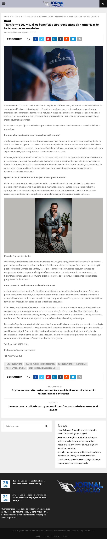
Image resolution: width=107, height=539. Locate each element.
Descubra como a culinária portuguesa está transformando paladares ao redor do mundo (53, 408)
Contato (46, 536)
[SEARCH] (46, 426)
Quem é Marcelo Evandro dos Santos (43, 368)
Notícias (7, 20)
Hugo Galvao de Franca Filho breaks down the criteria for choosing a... (29, 482)
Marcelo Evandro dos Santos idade (72, 364)
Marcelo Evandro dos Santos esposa (40, 364)
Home (38, 536)
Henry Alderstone (14, 32)
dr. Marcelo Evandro (14, 364)
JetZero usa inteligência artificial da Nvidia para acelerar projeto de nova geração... (29, 497)
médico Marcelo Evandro (16, 368)
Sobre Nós (56, 536)
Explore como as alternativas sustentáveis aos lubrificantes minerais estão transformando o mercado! (53, 392)
